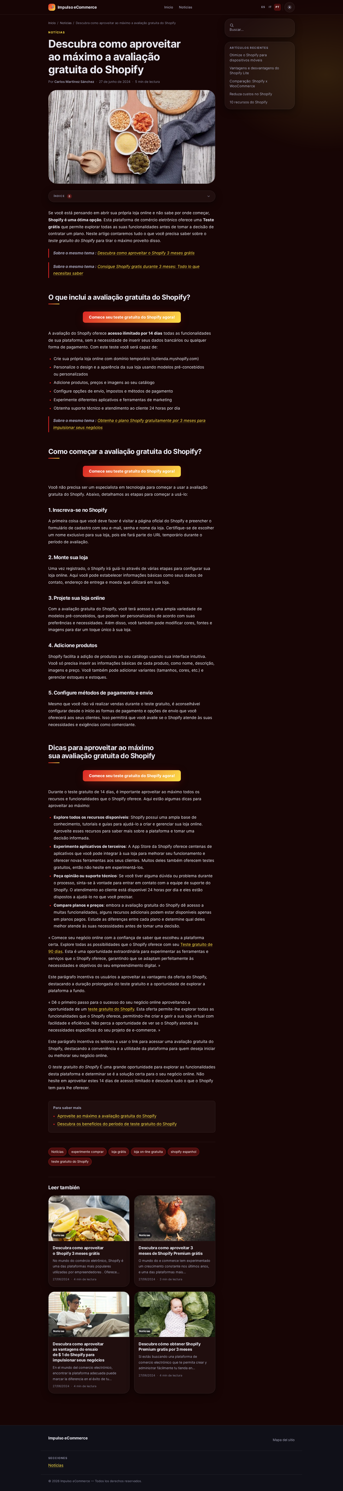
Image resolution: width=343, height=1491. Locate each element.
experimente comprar (87, 1152)
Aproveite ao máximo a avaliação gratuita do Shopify (106, 1116)
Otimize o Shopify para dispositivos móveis (248, 57)
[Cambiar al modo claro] (289, 7)
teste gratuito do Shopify (111, 1009)
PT (277, 7)
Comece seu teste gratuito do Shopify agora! (132, 317)
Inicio (168, 7)
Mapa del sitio (284, 1440)
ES (263, 7)
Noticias (185, 7)
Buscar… (237, 30)
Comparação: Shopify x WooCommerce (248, 83)
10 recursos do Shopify (248, 102)
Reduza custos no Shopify (251, 94)
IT (270, 7)
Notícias (56, 32)
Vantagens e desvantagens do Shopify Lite (254, 70)
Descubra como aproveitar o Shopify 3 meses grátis (146, 253)
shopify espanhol (183, 1152)
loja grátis (119, 1152)
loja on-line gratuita (148, 1152)
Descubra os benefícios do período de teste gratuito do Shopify (117, 1124)
